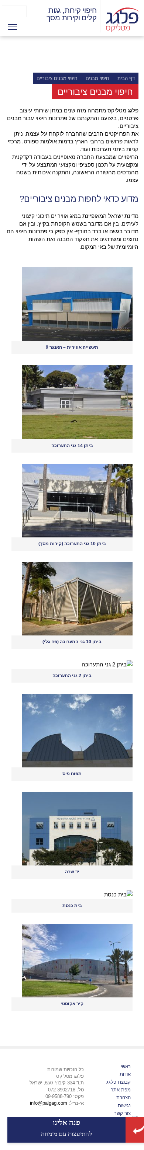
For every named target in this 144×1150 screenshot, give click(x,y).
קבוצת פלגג (118, 1082)
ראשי (126, 1066)
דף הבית (126, 78)
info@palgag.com (48, 1103)
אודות (125, 1074)
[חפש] (6, 11)
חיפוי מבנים (97, 78)
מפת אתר (121, 1089)
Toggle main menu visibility (12, 26)
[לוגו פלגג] (123, 19)
